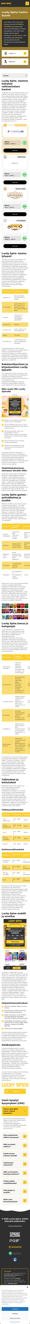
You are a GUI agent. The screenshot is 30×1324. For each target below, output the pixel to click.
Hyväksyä (15, 1309)
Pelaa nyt (15, 150)
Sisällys (6, 76)
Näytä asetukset (15, 1318)
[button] (27, 1287)
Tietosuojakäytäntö (15, 1321)
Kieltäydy (15, 1313)
